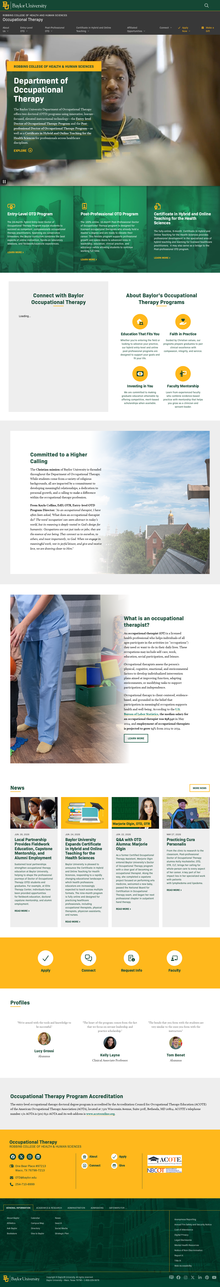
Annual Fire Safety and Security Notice (193, 1224)
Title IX (177, 1260)
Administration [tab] (76, 1207)
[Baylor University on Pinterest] (206, 1278)
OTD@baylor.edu (26, 1177)
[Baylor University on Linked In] (199, 1278)
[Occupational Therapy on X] (21, 1156)
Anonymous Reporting (185, 1219)
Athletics (11, 1222)
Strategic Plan (62, 1233)
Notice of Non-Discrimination (188, 1250)
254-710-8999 (25, 1184)
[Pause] (4, 181)
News (57, 1217)
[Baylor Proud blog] (170, 1278)
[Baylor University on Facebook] (177, 1278)
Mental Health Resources (186, 1244)
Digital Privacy (181, 1234)
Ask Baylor (12, 1228)
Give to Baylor (37, 1233)
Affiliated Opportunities (134, 29)
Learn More (136, 738)
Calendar (35, 1217)
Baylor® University (66, 1276)
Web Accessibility (183, 1265)
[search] (207, 5)
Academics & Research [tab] (49, 1207)
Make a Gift (210, 29)
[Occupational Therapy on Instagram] (29, 1156)
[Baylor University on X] (192, 1278)
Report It (178, 1255)
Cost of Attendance (183, 1229)
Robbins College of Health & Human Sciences (45, 1146)
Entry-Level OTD (26, 29)
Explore (20, 150)
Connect (164, 27)
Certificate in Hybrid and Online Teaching (93, 29)
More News (199, 788)
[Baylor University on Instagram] (185, 1278)
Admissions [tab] (97, 1207)
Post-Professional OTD (54, 29)
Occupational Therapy (23, 19)
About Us (6, 29)
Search (58, 1222)
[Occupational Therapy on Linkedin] (38, 1156)
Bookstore (12, 1233)
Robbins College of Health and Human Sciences (35, 15)
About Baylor (13, 1217)
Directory (35, 1228)
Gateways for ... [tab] (118, 1207)
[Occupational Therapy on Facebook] (12, 1156)
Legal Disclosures (183, 1239)
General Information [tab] (18, 1207)
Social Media (61, 1228)
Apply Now (185, 29)
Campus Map (37, 1222)
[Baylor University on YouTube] (213, 1278)
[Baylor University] (24, 5)
